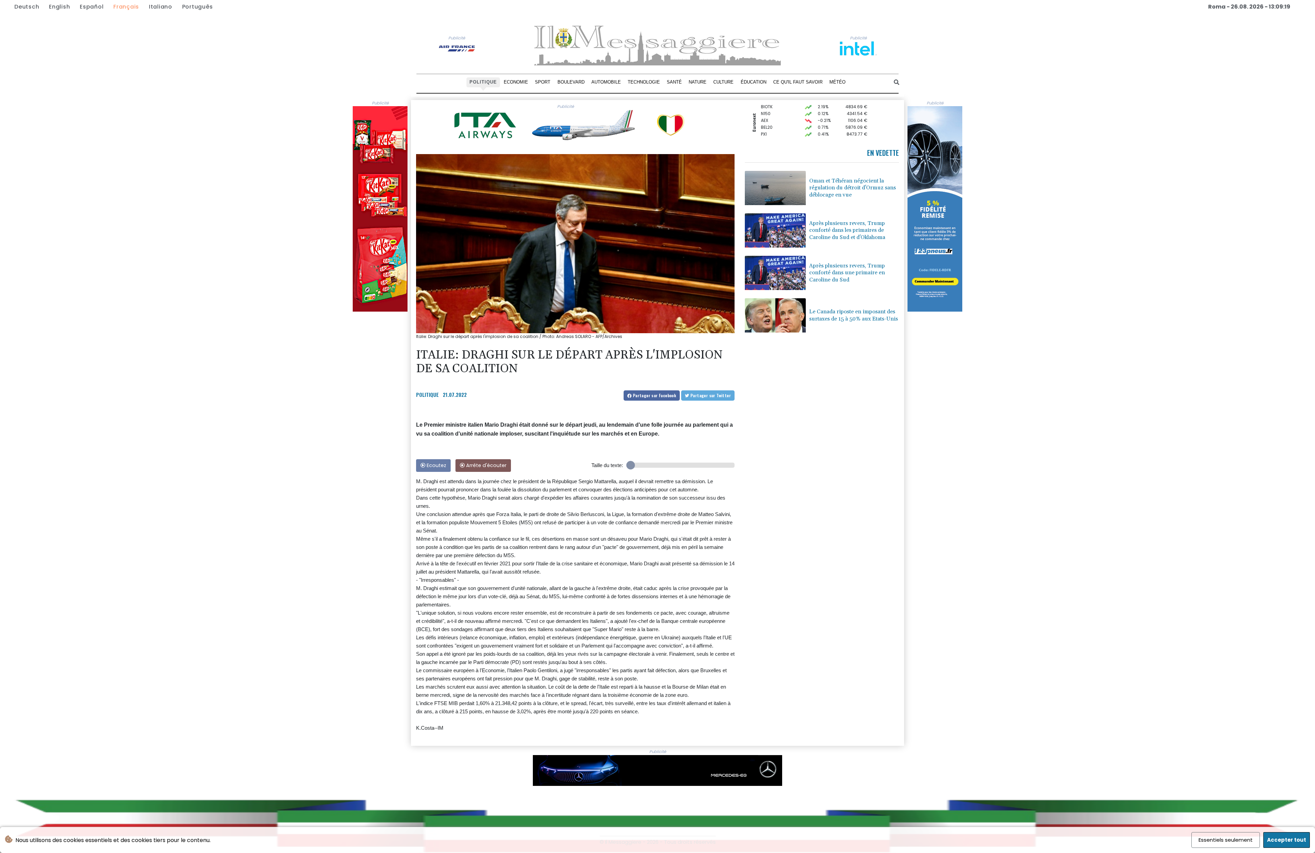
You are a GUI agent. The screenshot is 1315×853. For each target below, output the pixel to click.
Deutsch (26, 7)
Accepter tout (1286, 839)
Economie (516, 82)
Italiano (160, 7)
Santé (674, 82)
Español (91, 7)
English (59, 7)
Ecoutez (435, 465)
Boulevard (571, 82)
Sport (542, 82)
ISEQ (765, 128)
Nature (697, 82)
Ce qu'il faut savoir (798, 82)
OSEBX (767, 135)
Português (197, 7)
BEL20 (767, 114)
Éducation (753, 82)
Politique (483, 82)
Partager (653, 395)
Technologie (644, 82)
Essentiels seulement (1226, 839)
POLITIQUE (427, 394)
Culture (723, 82)
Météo (837, 82)
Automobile (606, 82)
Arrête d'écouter (485, 465)
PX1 (764, 121)
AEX (764, 107)
